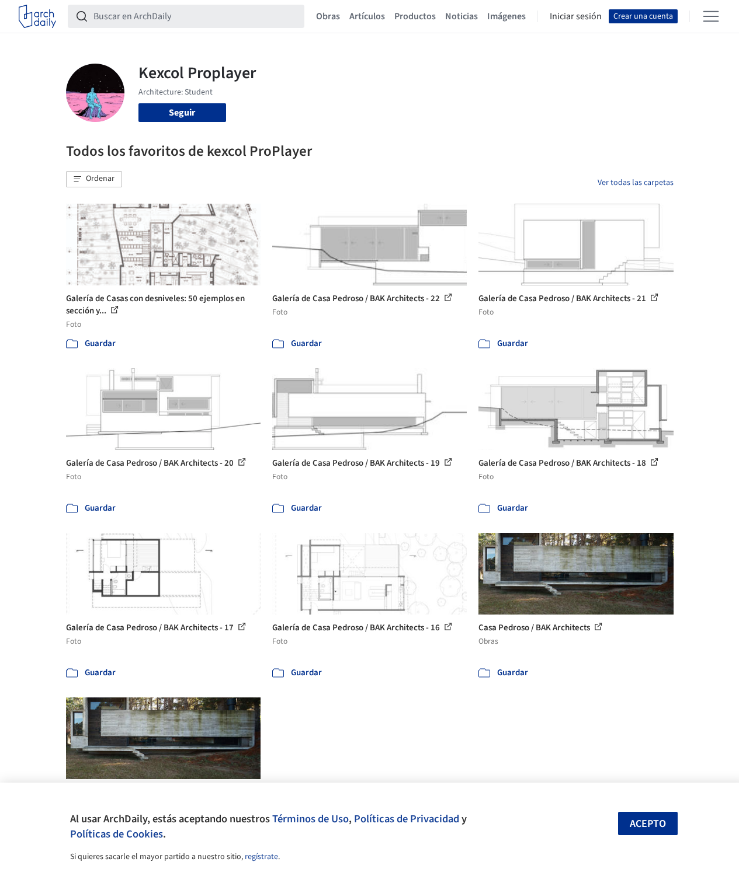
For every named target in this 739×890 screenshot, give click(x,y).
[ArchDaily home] (37, 16)
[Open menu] (711, 16)
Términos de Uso (310, 818)
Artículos (367, 16)
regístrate (261, 857)
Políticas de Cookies (116, 834)
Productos (415, 16)
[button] (94, 179)
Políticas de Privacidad (406, 818)
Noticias (461, 16)
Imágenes (506, 16)
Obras (328, 16)
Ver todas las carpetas (636, 183)
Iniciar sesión (576, 16)
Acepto (648, 823)
